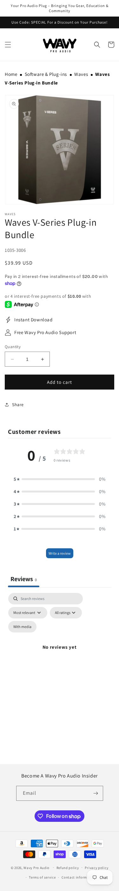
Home (11, 74)
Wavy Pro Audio (36, 867)
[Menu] (8, 45)
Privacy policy (96, 867)
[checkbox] (22, 626)
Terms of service (42, 877)
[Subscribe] (96, 793)
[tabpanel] (59, 654)
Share (18, 404)
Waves (81, 74)
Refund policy (67, 867)
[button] (97, 45)
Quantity (13, 346)
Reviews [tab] (23, 579)
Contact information (79, 877)
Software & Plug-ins (46, 74)
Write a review (60, 553)
